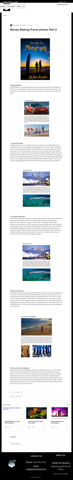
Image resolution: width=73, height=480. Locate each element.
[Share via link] (21, 392)
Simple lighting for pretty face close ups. (12, 422)
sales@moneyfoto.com (62, 4)
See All (68, 404)
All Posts (5, 15)
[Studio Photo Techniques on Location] (36, 413)
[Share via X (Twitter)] (14, 392)
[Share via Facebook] (10, 392)
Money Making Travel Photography (57, 422)
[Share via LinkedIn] (17, 392)
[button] (68, 15)
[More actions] (62, 25)
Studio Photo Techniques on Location (35, 422)
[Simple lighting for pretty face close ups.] (13, 413)
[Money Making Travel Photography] (59, 413)
